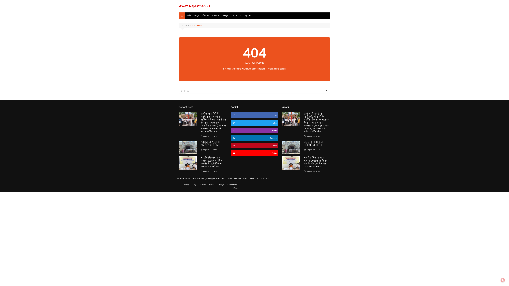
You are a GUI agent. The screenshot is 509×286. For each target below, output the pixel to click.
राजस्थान (215, 15)
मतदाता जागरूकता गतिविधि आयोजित (210, 143)
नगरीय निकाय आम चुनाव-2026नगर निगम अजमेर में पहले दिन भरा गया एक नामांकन (212, 162)
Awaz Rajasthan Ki (194, 6)
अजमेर (188, 15)
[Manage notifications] (503, 280)
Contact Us (236, 15)
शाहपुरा (225, 15)
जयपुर (196, 15)
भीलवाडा (205, 15)
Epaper (248, 15)
